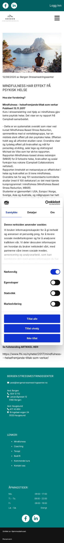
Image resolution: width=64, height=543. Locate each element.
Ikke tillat (32, 338)
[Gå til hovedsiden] (10, 18)
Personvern (7, 539)
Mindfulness (20, 441)
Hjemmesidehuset (18, 531)
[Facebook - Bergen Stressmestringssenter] (6, 6)
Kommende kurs (22, 461)
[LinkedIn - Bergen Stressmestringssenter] (14, 6)
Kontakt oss (19, 465)
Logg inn (55, 5)
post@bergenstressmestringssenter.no (27, 382)
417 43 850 (15, 409)
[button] (42, 18)
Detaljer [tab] (32, 212)
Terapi (17, 451)
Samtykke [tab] (11, 212)
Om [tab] (52, 212)
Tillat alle (32, 318)
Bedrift (17, 456)
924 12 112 (15, 393)
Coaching (18, 446)
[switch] (55, 282)
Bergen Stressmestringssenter (30, 376)
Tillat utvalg (32, 328)
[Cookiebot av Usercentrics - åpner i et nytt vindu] (45, 203)
